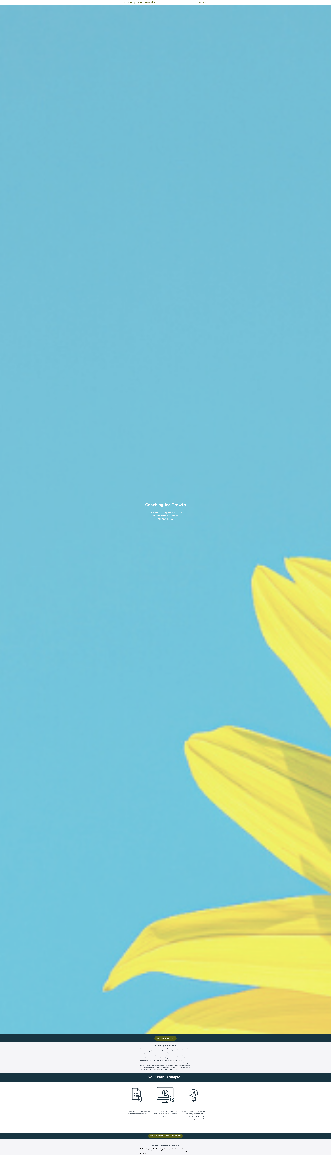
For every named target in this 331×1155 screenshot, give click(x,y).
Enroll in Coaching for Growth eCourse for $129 (165, 1135)
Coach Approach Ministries (139, 2)
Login (199, 2)
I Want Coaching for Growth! (165, 1038)
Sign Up (205, 2)
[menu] (202, 2)
